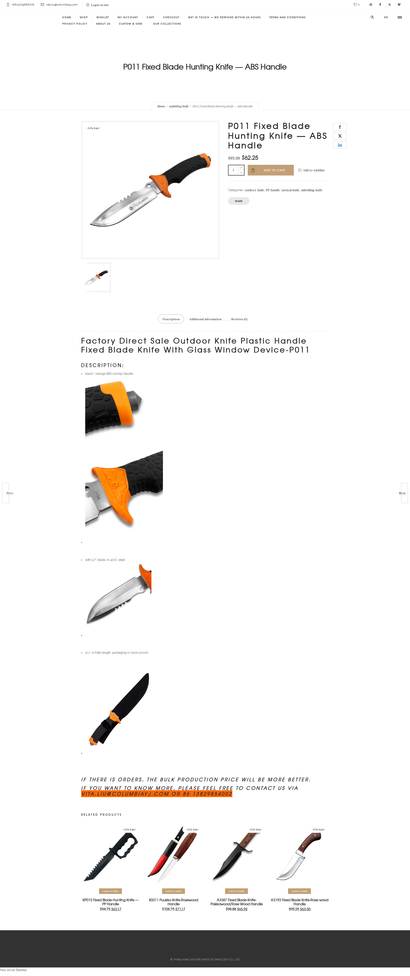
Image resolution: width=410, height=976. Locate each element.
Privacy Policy (75, 23)
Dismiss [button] (21, 970)
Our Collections (167, 23)
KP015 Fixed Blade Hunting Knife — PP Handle (111, 901)
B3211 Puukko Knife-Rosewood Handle (173, 901)
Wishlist (103, 17)
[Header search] (372, 17)
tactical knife (290, 190)
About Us (103, 23)
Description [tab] (171, 319)
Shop (84, 17)
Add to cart (274, 170)
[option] (97, 277)
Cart (151, 17)
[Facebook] (380, 4)
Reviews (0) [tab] (239, 319)
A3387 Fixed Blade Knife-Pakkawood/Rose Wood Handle (237, 901)
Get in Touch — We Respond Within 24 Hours (224, 17)
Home (66, 17)
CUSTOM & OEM (132, 23)
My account (128, 17)
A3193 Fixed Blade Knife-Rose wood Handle (299, 901)
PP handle (273, 190)
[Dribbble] (370, 4)
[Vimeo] (399, 4)
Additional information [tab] (205, 319)
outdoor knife (254, 190)
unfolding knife (178, 106)
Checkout (171, 17)
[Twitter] (389, 4)
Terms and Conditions (287, 17)
